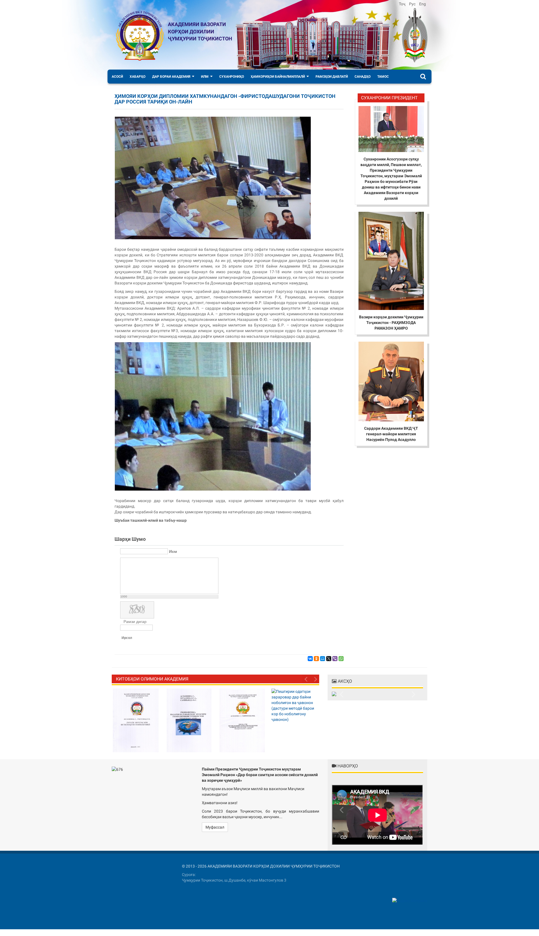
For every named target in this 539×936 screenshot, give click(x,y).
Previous (306, 679)
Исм (173, 551)
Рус (412, 4)
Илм (205, 77)
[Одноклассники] (316, 658)
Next (315, 679)
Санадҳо (363, 77)
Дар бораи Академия (171, 77)
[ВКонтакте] (310, 658)
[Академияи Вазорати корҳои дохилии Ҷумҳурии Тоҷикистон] (140, 36)
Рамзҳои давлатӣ (332, 77)
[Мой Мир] (322, 658)
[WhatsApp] (341, 658)
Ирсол (127, 638)
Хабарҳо (137, 77)
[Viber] (334, 658)
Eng (422, 4)
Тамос (383, 77)
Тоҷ (402, 4)
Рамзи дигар (135, 621)
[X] (328, 658)
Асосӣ (117, 77)
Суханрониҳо (231, 77)
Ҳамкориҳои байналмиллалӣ (278, 77)
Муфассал (214, 827)
